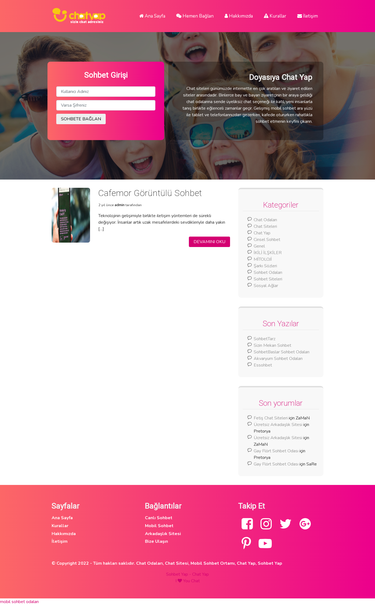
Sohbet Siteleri (268, 279)
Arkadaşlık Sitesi (163, 534)
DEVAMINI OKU (209, 242)
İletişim (310, 16)
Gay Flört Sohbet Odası (276, 451)
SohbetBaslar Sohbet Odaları (282, 352)
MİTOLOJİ (263, 259)
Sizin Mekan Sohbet (272, 345)
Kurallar (277, 16)
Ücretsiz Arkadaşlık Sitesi (278, 425)
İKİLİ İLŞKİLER (268, 253)
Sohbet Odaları (268, 272)
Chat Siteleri (265, 226)
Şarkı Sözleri (265, 266)
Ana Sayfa (154, 16)
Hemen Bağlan (197, 16)
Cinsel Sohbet (267, 240)
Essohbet (263, 365)
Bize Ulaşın (156, 541)
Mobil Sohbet (159, 526)
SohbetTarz (264, 339)
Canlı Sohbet (158, 518)
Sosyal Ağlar (266, 286)
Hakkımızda (240, 16)
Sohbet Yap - (179, 574)
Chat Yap (262, 233)
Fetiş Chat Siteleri (271, 418)
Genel (259, 246)
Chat (195, 581)
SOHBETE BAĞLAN (81, 119)
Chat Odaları (265, 220)
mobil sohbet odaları (19, 602)
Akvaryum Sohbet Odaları (278, 359)
